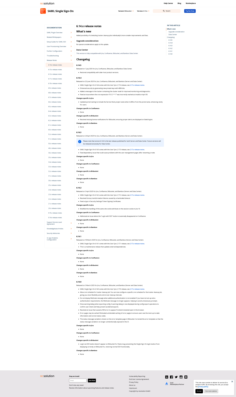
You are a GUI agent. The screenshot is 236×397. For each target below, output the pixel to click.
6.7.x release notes (54, 97)
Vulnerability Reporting (137, 376)
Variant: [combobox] (125, 11)
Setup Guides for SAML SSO (56, 42)
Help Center (168, 3)
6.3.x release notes (54, 116)
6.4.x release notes (54, 111)
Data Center (173, 34)
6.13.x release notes (55, 70)
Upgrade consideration (176, 32)
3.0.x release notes (54, 181)
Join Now (92, 380)
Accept (199, 391)
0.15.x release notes (55, 213)
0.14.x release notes (55, 218)
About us (132, 385)
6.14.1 (170, 51)
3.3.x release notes (54, 167)
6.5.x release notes (54, 107)
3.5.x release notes (54, 157)
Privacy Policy (133, 382)
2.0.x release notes (54, 208)
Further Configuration (54, 51)
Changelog (171, 37)
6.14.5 (170, 40)
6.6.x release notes (54, 102)
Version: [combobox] (142, 11)
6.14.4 (170, 43)
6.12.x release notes (55, 74)
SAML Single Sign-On (61, 11)
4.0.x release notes (54, 148)
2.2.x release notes (54, 199)
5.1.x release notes (54, 139)
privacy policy (203, 387)
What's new (171, 29)
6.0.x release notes (54, 130)
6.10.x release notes (55, 83)
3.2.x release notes (54, 171)
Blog (179, 3)
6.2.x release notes (54, 120)
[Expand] (71, 32)
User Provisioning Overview (56, 46)
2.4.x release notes (54, 190)
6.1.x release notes (54, 125)
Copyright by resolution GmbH (139, 391)
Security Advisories (53, 233)
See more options (211, 391)
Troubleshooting (53, 56)
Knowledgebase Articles (55, 229)
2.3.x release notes (54, 194)
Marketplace (191, 3)
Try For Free (190, 11)
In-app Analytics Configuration (52, 239)
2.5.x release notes (54, 185)
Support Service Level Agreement (54, 223)
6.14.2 (170, 48)
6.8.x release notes (54, 93)
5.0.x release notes (54, 144)
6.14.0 (170, 54)
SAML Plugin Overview (54, 33)
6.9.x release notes (54, 88)
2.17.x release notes (137, 85)
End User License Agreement (139, 379)
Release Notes (52, 60)
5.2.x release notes (54, 134)
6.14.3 (170, 46)
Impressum (133, 388)
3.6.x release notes (54, 153)
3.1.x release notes (54, 176)
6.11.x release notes (55, 79)
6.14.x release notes (55, 65)
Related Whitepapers (54, 37)
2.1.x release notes (54, 204)
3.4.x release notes (54, 162)
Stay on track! (74, 376)
